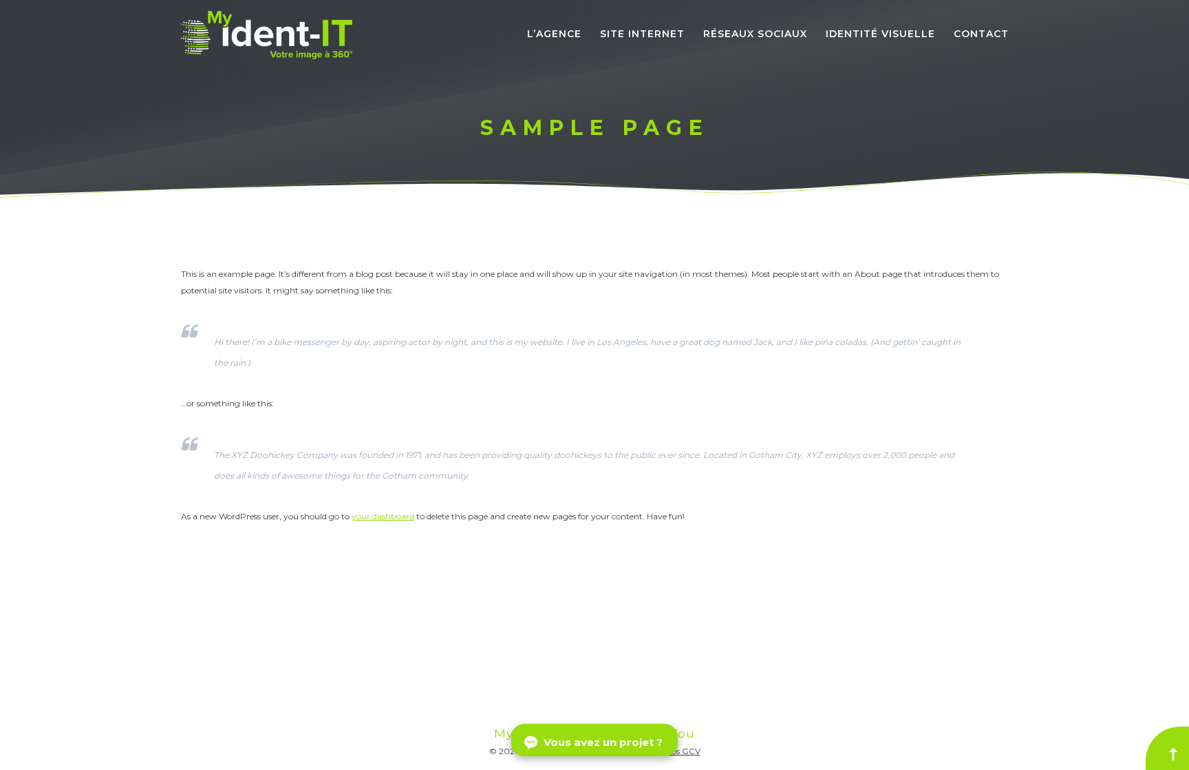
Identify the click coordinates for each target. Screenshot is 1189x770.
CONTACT (981, 34)
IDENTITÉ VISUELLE (880, 34)
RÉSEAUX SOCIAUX (755, 34)
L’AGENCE (554, 34)
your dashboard (383, 516)
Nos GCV (682, 751)
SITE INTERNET (642, 34)
